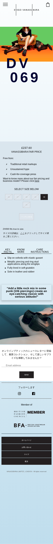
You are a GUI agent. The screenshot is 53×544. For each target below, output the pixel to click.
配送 (26, 461)
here (37, 181)
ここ (22, 233)
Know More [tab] (21, 250)
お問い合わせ (26, 447)
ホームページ (26, 440)
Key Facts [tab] (8, 250)
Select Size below (26, 189)
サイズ (26, 454)
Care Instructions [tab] (40, 250)
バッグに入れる (26, 217)
